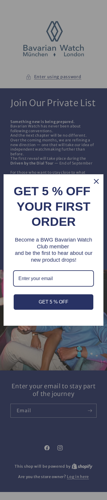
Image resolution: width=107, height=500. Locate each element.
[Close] (96, 181)
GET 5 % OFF (53, 301)
